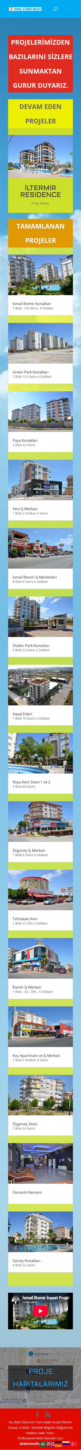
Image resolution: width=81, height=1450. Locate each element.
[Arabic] (43, 1443)
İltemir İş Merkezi (27, 987)
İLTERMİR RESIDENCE (40, 191)
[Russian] (66, 1443)
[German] (58, 1443)
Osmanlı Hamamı (27, 1192)
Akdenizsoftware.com (37, 1443)
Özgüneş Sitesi (25, 1123)
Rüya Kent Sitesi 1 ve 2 (31, 782)
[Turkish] (74, 1443)
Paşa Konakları (25, 440)
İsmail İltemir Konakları (32, 303)
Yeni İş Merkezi (25, 508)
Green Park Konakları (31, 372)
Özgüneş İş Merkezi (29, 850)
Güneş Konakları (26, 1260)
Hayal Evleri (22, 713)
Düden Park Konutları (31, 645)
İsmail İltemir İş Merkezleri (35, 577)
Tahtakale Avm (25, 918)
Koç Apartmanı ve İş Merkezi (36, 1055)
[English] (51, 1443)
